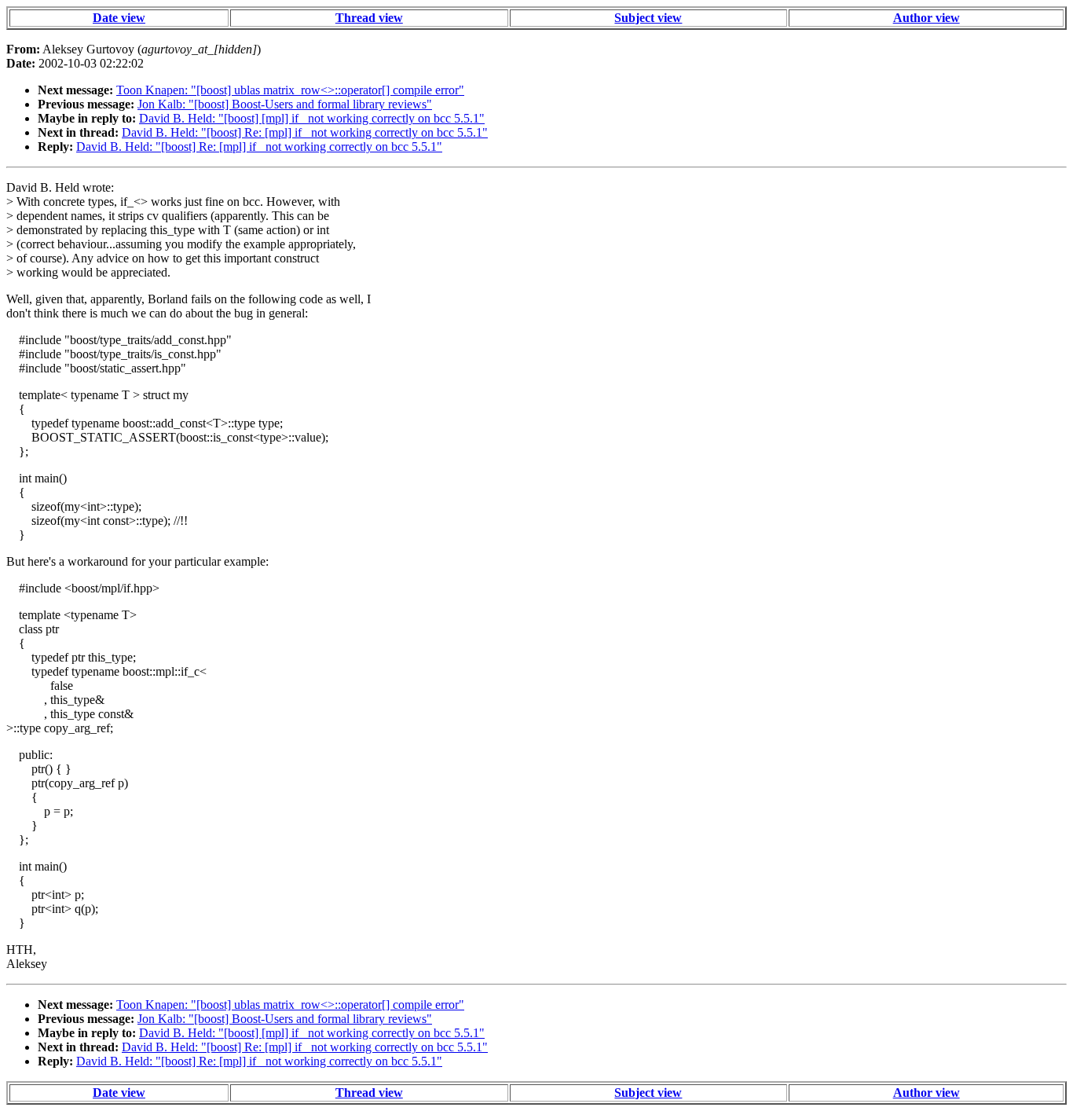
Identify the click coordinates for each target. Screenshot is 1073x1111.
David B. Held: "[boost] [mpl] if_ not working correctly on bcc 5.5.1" (312, 118)
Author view (926, 17)
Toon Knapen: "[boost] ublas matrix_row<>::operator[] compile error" (290, 90)
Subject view (648, 17)
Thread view (369, 17)
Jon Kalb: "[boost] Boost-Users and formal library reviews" (284, 104)
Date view (119, 17)
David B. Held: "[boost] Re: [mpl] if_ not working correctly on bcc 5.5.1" (305, 132)
